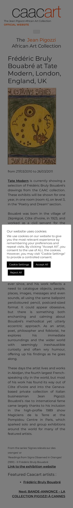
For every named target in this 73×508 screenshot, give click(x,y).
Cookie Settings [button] (19, 264)
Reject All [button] (16, 272)
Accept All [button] (42, 264)
